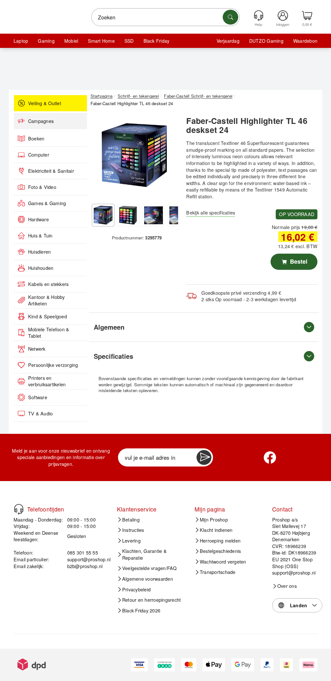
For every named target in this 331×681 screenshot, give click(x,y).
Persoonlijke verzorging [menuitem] (53, 365)
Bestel (297, 261)
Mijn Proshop (214, 519)
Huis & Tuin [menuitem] (40, 235)
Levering (131, 540)
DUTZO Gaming (266, 41)
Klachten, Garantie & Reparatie (144, 554)
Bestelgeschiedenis (220, 551)
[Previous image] (100, 156)
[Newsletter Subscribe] (204, 457)
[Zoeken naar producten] (230, 17)
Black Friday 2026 (141, 610)
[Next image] (168, 156)
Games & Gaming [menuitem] (47, 203)
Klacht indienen (216, 530)
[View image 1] (103, 215)
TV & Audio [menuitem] (40, 413)
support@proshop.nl (89, 559)
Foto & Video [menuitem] (42, 187)
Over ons (287, 586)
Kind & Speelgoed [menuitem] (47, 316)
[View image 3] (153, 215)
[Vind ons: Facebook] (270, 457)
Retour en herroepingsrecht (151, 600)
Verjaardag (228, 41)
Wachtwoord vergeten (223, 561)
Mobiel (71, 41)
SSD (129, 41)
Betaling (131, 519)
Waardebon (305, 41)
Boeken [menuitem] (36, 138)
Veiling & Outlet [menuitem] (44, 103)
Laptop (21, 41)
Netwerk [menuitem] (37, 349)
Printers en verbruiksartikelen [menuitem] (47, 381)
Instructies (133, 530)
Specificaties (113, 356)
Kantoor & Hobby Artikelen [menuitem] (46, 300)
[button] (134, 155)
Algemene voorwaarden (147, 579)
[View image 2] (128, 215)
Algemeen (109, 327)
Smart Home (101, 41)
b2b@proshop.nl (84, 566)
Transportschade (218, 572)
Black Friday (157, 41)
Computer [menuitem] (38, 154)
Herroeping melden (220, 540)
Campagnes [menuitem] (41, 121)
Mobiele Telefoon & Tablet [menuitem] (48, 332)
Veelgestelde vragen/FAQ (149, 568)
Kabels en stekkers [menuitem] (48, 284)
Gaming (46, 41)
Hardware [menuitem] (38, 219)
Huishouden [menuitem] (40, 268)
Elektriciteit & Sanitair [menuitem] (51, 171)
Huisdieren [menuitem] (39, 251)
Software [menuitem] (37, 397)
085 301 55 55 (82, 552)
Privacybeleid (136, 589)
